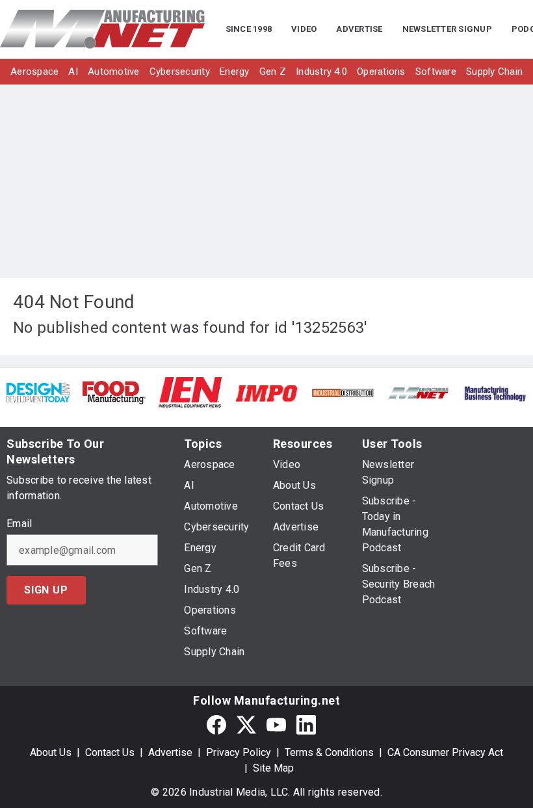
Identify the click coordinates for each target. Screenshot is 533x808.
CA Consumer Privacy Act (445, 752)
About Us (51, 752)
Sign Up (46, 590)
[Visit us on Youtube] (276, 724)
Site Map (273, 768)
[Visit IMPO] (266, 392)
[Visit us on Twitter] (246, 724)
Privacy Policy (238, 752)
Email (19, 524)
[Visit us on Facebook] (216, 724)
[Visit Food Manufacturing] (114, 391)
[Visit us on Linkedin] (306, 724)
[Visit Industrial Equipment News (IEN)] (190, 391)
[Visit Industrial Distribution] (342, 392)
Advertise (170, 752)
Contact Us (110, 752)
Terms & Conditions (329, 752)
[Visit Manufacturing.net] (418, 392)
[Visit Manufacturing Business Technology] (494, 392)
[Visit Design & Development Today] (38, 391)
